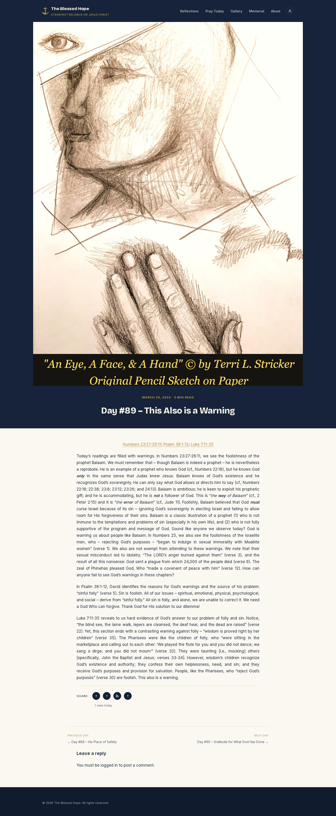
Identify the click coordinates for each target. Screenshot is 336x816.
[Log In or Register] (290, 11)
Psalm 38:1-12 (176, 444)
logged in (109, 765)
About (275, 11)
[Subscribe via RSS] (117, 696)
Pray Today (214, 11)
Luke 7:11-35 (202, 444)
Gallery (236, 11)
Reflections (189, 11)
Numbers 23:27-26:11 (142, 444)
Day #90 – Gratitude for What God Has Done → (233, 742)
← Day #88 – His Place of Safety (92, 742)
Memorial (256, 11)
